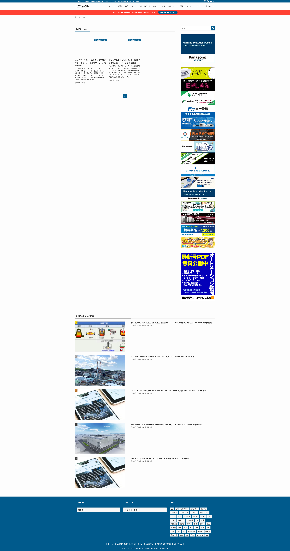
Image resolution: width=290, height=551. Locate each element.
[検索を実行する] (213, 28)
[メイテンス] (198, 140)
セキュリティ (204, 513)
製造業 (207, 531)
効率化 (189, 524)
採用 (179, 528)
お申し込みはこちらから (168, 12)
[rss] (207, 1)
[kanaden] (198, 235)
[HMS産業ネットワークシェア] (198, 188)
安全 (208, 524)
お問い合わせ (178, 544)
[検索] (213, 1)
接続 (185, 528)
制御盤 (182, 524)
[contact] (210, 1)
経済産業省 (192, 531)
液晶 (208, 528)
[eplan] (198, 90)
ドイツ (203, 516)
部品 (192, 535)
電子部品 (200, 535)
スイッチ (194, 513)
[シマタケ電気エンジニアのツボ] (198, 247)
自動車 (200, 531)
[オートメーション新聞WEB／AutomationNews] (82, 6)
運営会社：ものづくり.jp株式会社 (141, 544)
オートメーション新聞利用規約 (118, 544)
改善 (196, 528)
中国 (197, 520)
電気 (206, 535)
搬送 (191, 528)
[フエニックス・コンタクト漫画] (198, 211)
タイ (179, 516)
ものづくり (184, 509)
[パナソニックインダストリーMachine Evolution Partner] (198, 199)
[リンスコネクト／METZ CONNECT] (198, 164)
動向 (195, 524)
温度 (172, 531)
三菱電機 (190, 520)
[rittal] (198, 223)
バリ (209, 516)
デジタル (195, 516)
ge (172, 509)
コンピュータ (184, 513)
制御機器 (174, 524)
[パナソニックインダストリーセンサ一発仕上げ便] (198, 152)
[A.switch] (198, 78)
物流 (183, 531)
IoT (177, 509)
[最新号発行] (198, 300)
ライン (173, 520)
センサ (173, 516)
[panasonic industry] (198, 62)
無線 (178, 531)
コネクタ (174, 513)
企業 (202, 520)
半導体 (202, 524)
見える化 (174, 535)
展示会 (173, 528)
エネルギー (194, 509)
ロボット (181, 520)
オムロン (203, 509)
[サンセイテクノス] (198, 176)
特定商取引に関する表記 (163, 544)
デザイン (187, 516)
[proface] (198, 128)
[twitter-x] (204, 1)
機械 (202, 528)
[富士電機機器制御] (198, 116)
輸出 (181, 535)
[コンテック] (198, 104)
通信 (186, 535)
